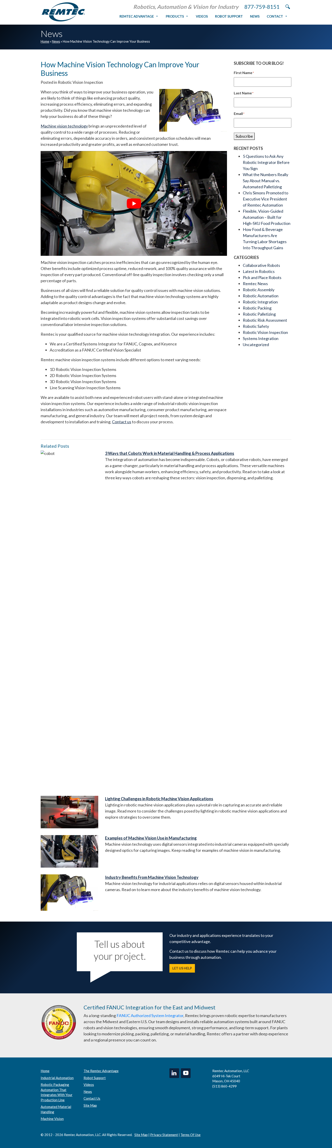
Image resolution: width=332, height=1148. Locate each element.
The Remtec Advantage (101, 1071)
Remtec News (255, 283)
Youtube (186, 1073)
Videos (202, 16)
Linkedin (174, 1073)
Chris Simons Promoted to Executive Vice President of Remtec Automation (265, 198)
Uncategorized (256, 344)
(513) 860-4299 (224, 1086)
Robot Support (229, 16)
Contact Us (92, 1098)
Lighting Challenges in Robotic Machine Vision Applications (159, 798)
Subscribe (244, 136)
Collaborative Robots (261, 265)
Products (175, 16)
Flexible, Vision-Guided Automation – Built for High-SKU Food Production (266, 217)
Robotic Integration (260, 301)
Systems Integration (260, 338)
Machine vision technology (64, 125)
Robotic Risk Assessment (265, 320)
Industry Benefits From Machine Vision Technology (152, 877)
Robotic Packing (257, 307)
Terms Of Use (190, 1135)
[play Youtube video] (134, 203)
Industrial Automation (57, 1078)
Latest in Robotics (259, 271)
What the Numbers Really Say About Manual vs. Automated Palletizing (265, 180)
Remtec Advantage (136, 16)
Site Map (90, 1105)
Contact (275, 16)
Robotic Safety (256, 326)
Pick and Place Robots (262, 277)
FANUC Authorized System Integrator (150, 1015)
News (255, 16)
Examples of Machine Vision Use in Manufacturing (151, 838)
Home (45, 41)
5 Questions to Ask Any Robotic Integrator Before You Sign (266, 162)
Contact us (121, 421)
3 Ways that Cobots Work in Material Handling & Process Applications (169, 453)
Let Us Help (182, 968)
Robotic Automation (260, 295)
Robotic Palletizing (259, 314)
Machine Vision (52, 1119)
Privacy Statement (164, 1135)
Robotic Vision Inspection (265, 332)
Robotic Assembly (258, 289)
